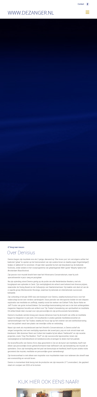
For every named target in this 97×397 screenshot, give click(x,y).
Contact (81, 4)
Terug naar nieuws (16, 247)
